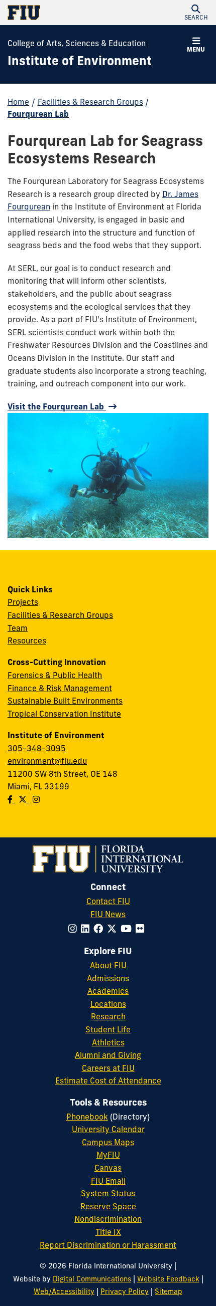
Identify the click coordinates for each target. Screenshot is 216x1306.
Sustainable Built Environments (65, 701)
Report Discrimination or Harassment (108, 1245)
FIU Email (108, 1181)
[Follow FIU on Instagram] (74, 929)
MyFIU (108, 1155)
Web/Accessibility (64, 1291)
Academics (108, 991)
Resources (27, 640)
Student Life (108, 1029)
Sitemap (168, 1291)
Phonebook (87, 1117)
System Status (108, 1193)
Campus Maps (108, 1142)
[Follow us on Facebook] (11, 799)
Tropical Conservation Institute (64, 714)
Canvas (108, 1168)
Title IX (108, 1232)
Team (18, 628)
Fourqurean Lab (38, 114)
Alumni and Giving (108, 1055)
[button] (195, 12)
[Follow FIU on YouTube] (128, 929)
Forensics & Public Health (55, 675)
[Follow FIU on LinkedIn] (87, 929)
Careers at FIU (108, 1068)
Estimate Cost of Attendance (108, 1080)
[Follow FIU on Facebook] (100, 929)
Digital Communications (92, 1278)
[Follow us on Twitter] (24, 799)
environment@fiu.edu (47, 761)
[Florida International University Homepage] (58, 12)
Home (18, 102)
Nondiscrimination (108, 1219)
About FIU (108, 965)
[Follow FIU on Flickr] (142, 929)
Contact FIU (108, 901)
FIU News (108, 914)
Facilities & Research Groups (90, 102)
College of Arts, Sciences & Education (77, 43)
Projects (23, 602)
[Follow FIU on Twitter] (114, 929)
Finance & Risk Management (60, 688)
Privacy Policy (124, 1291)
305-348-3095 (37, 748)
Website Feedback (168, 1278)
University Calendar (108, 1129)
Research (108, 1016)
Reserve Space (108, 1206)
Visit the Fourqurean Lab (57, 406)
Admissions (108, 978)
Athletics (108, 1042)
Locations (108, 1004)
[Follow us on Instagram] (36, 799)
